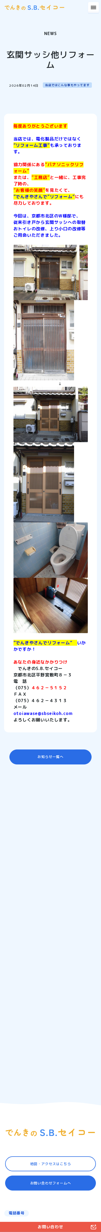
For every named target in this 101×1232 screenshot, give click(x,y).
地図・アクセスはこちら (50, 1163)
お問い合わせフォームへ (50, 1183)
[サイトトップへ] (50, 1132)
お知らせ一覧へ (50, 756)
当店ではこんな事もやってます (67, 85)
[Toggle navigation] (93, 7)
